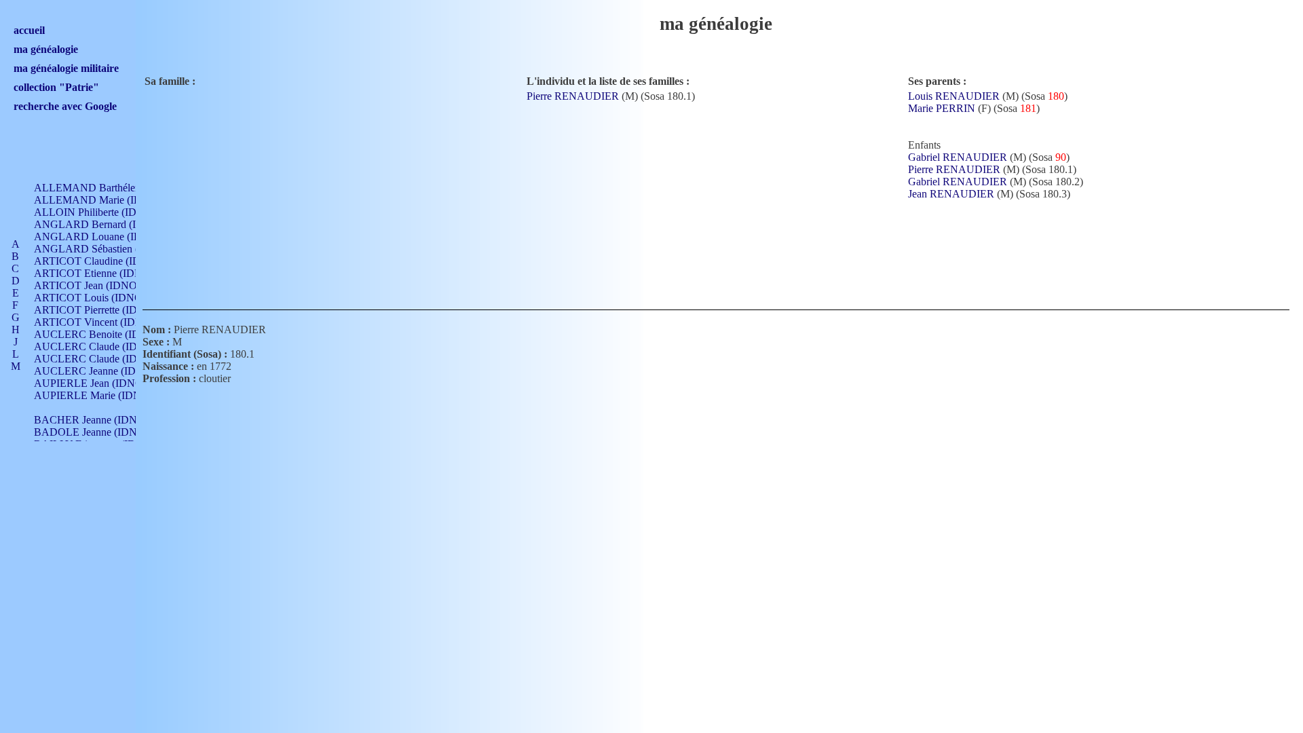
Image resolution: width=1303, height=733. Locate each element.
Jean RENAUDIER (951, 194)
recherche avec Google (65, 106)
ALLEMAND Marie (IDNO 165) (107, 200)
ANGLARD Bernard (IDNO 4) (103, 224)
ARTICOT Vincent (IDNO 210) (104, 322)
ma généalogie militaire (66, 68)
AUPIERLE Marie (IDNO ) (94, 395)
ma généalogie (46, 49)
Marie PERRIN (941, 108)
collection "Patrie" (56, 87)
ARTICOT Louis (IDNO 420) (99, 297)
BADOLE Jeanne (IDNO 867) (101, 432)
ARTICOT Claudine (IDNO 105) (106, 261)
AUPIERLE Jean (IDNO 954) (100, 383)
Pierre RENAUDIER (573, 96)
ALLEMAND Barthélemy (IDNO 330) (119, 187)
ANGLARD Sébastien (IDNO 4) (106, 249)
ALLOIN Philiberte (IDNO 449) (104, 212)
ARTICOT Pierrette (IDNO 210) (105, 310)
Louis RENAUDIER (954, 96)
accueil (29, 30)
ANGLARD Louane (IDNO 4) (102, 236)
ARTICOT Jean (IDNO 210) (96, 285)
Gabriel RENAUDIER (957, 157)
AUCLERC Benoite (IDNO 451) (106, 334)
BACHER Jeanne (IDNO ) (92, 420)
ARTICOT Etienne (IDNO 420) (103, 273)
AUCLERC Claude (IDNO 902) (105, 346)
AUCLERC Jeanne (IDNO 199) (104, 371)
